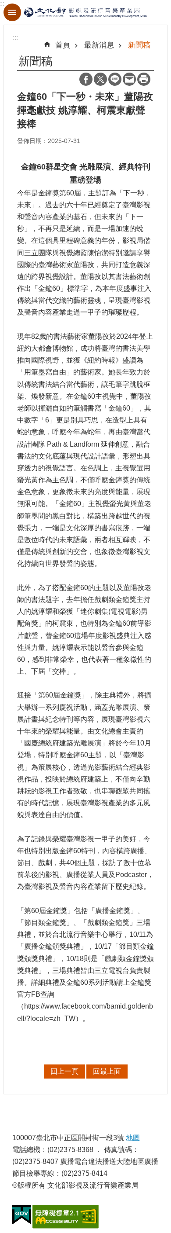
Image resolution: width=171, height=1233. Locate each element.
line (114, 79)
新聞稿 (139, 44)
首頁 (62, 44)
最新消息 (99, 44)
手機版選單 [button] (12, 12)
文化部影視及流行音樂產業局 (85, 12)
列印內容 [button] (143, 79)
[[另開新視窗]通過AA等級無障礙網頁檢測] (65, 1217)
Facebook (86, 79)
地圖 (133, 1137)
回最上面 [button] (107, 1071)
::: (15, 37)
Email (129, 79)
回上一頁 (64, 1071)
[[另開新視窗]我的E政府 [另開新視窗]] (21, 1215)
